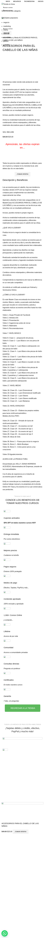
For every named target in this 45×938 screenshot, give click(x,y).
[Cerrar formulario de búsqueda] (2, 2)
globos (5, 41)
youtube (6, 45)
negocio (6, 22)
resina (5, 30)
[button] (4, 933)
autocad (6, 34)
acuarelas (7, 37)
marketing (7, 26)
